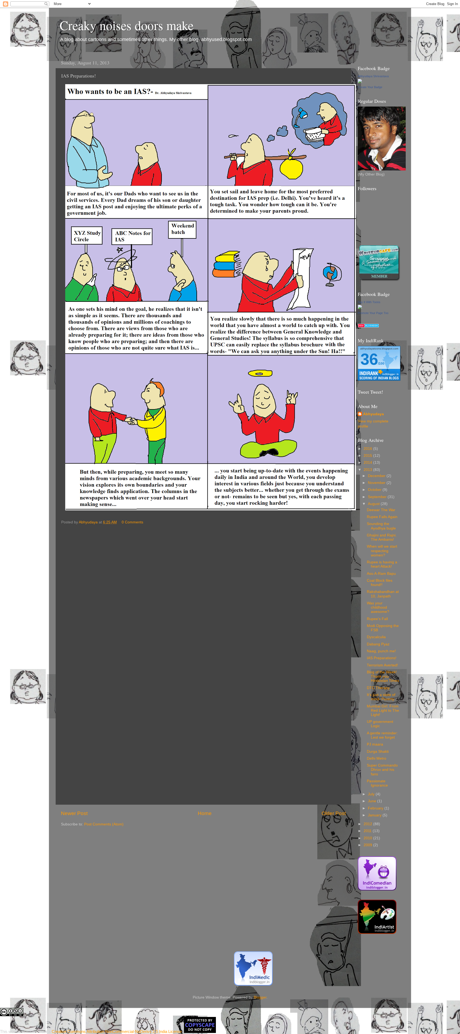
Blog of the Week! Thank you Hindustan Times (383, 676)
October (375, 490)
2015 (368, 456)
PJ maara (375, 744)
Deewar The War (381, 510)
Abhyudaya (373, 414)
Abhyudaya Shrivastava (373, 76)
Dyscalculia (376, 637)
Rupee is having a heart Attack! (382, 564)
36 (369, 359)
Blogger (260, 997)
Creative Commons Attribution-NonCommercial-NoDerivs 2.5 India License (117, 1031)
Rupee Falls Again (382, 517)
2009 (368, 845)
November (377, 483)
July (372, 794)
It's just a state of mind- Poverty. (381, 697)
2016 (368, 449)
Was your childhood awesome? (378, 607)
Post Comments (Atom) (104, 824)
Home (205, 813)
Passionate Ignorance (377, 783)
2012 (368, 824)
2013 (368, 470)
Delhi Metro (376, 758)
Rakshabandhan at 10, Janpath (383, 594)
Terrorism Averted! (382, 665)
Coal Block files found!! (379, 583)
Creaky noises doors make (127, 25)
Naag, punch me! (381, 651)
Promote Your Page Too (373, 313)
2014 (368, 463)
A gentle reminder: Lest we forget (382, 735)
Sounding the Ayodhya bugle (381, 526)
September (378, 497)
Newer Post (74, 813)
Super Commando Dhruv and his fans (382, 769)
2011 (368, 831)
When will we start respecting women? (382, 550)
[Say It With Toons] (360, 308)
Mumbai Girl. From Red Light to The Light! (383, 710)
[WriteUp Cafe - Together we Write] (379, 280)
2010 (368, 838)
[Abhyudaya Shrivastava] (360, 82)
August (374, 504)
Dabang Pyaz (378, 644)
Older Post (334, 813)
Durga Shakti (378, 752)
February (376, 808)
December (377, 476)
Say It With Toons (369, 302)
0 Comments (132, 522)
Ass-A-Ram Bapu (381, 574)
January (375, 815)
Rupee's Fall (377, 619)
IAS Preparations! (381, 658)
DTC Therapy (378, 688)
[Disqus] (203, 594)
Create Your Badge (370, 87)
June (372, 801)
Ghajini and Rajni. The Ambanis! (382, 537)
